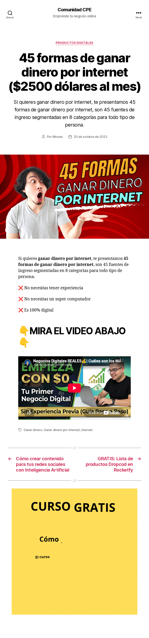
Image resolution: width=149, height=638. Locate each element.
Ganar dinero (33, 430)
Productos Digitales (74, 43)
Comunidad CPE (74, 9)
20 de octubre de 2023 (90, 137)
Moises (58, 137)
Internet (87, 430)
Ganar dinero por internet (62, 430)
